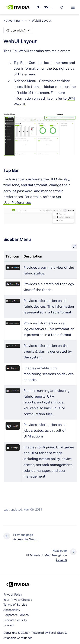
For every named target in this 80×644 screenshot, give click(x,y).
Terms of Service (15, 605)
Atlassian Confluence (17, 638)
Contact (9, 625)
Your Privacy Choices (17, 600)
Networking (38, 7)
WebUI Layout (41, 20)
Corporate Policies (16, 615)
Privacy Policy (12, 594)
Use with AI (18, 30)
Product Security (15, 620)
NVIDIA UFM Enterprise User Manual (49, 7)
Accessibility (11, 610)
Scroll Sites (56, 633)
